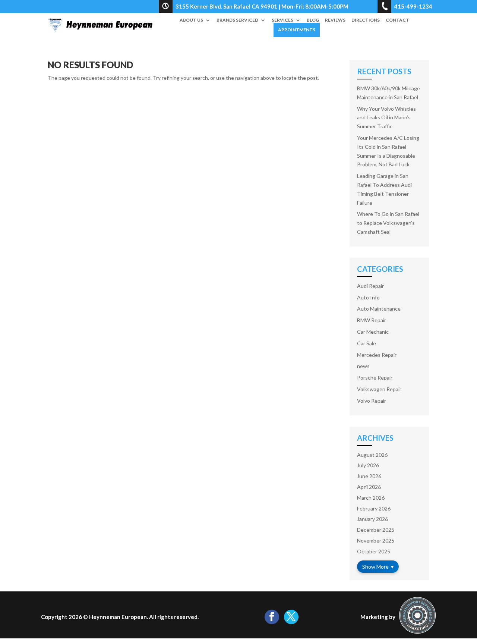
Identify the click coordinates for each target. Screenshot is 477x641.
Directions (365, 20)
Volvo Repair (371, 401)
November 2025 (375, 540)
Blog (313, 20)
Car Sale (366, 343)
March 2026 (371, 497)
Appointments (296, 29)
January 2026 (372, 519)
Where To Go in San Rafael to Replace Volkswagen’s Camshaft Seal (388, 223)
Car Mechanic (373, 332)
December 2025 (375, 530)
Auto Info (368, 297)
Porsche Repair (374, 377)
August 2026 (372, 455)
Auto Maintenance (379, 308)
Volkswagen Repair (379, 389)
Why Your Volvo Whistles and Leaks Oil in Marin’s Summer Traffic (386, 118)
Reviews (335, 20)
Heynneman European (118, 616)
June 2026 (369, 476)
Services (282, 20)
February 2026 (374, 508)
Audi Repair (370, 286)
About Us (191, 20)
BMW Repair (371, 320)
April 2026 (369, 487)
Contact (397, 20)
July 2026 (368, 465)
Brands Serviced (237, 20)
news (363, 366)
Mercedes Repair (377, 355)
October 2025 (373, 551)
